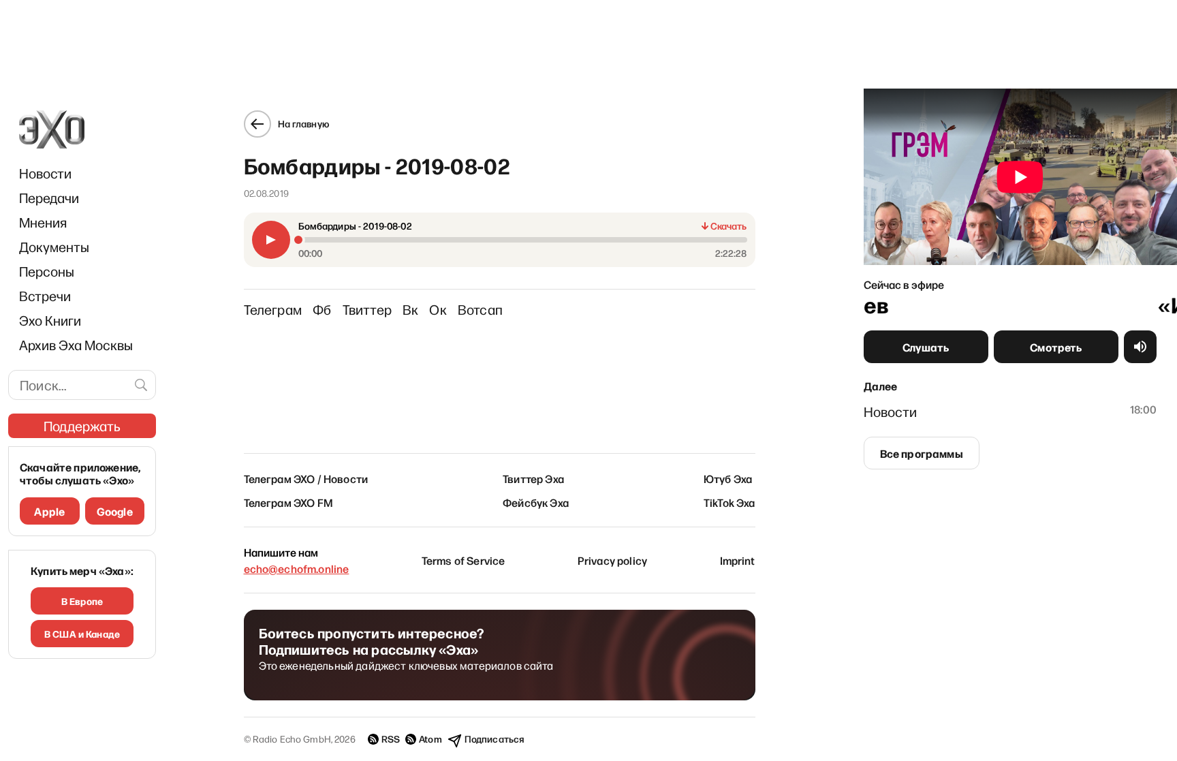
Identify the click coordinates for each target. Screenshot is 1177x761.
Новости (45, 173)
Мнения (43, 222)
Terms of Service (463, 560)
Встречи (45, 296)
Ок (437, 309)
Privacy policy (612, 560)
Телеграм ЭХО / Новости (306, 478)
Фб (322, 309)
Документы (54, 246)
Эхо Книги (50, 320)
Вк (410, 309)
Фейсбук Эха (536, 502)
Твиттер (367, 309)
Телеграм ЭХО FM (288, 502)
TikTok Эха (729, 502)
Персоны (46, 271)
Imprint (737, 560)
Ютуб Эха (728, 478)
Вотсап (480, 309)
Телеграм (273, 309)
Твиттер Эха (533, 478)
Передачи (49, 197)
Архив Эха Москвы (76, 345)
